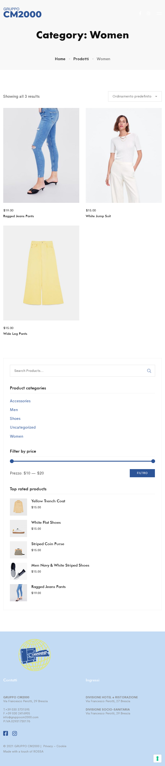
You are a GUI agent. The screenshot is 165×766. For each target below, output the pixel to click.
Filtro (142, 473)
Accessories (20, 401)
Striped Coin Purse (47, 544)
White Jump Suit (98, 216)
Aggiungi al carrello (26, 196)
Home (60, 59)
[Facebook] (140, 13)
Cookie (61, 746)
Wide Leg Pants (15, 334)
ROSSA (38, 751)
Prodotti (81, 59)
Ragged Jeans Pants (18, 216)
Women (16, 436)
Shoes (15, 418)
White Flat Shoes (46, 522)
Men (14, 409)
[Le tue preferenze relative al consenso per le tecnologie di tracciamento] (157, 758)
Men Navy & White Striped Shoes (60, 565)
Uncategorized (23, 427)
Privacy (48, 746)
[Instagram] (148, 13)
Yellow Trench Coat (48, 501)
